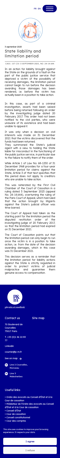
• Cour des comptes (15, 420)
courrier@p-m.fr (13, 351)
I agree (30, 441)
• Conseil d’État (13, 410)
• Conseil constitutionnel (17, 417)
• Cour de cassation (15, 414)
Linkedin (9, 346)
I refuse (30, 450)
